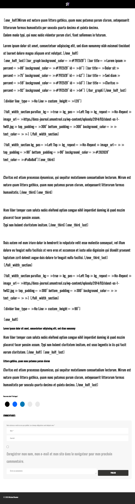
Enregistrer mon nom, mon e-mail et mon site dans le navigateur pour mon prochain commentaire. (59, 457)
